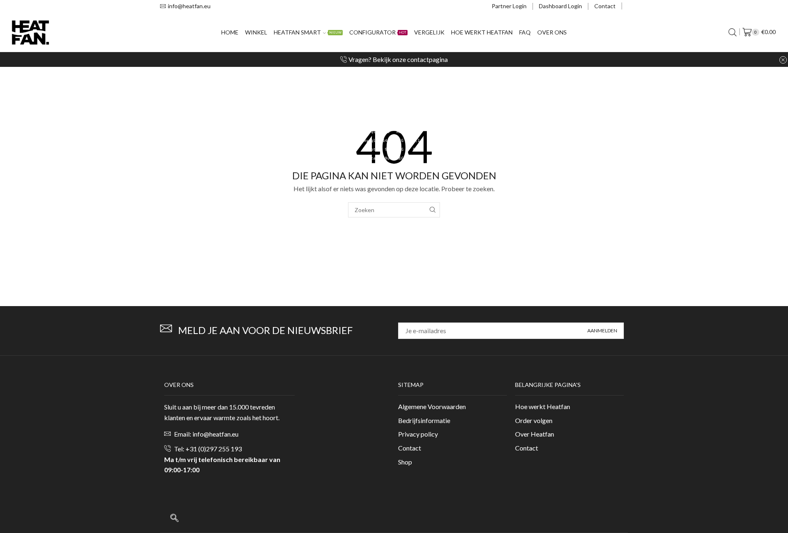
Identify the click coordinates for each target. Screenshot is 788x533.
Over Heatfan (534, 434)
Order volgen (533, 420)
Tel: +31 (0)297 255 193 (208, 449)
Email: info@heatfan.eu (206, 434)
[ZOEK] (432, 209)
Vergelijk (429, 32)
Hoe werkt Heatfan (482, 32)
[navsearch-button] (174, 518)
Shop (405, 462)
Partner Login (509, 5)
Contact (605, 5)
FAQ (525, 32)
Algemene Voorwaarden (432, 406)
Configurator (377, 32)
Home (229, 32)
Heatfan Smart (307, 32)
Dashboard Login (560, 5)
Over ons (552, 32)
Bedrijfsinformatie (424, 420)
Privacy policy (418, 434)
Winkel (256, 32)
